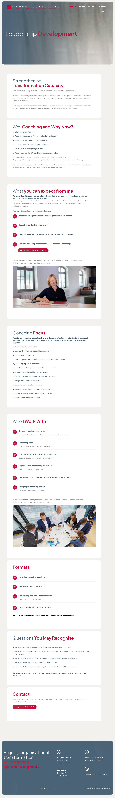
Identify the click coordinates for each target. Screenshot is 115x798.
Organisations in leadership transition (35, 465)
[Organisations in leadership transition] (15, 466)
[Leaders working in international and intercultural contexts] (15, 478)
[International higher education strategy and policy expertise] (15, 216)
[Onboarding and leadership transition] (15, 596)
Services (71, 6)
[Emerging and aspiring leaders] (15, 487)
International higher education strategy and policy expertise (45, 215)
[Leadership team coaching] (15, 587)
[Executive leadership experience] (15, 226)
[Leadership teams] (15, 443)
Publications (101, 6)
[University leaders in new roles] (15, 432)
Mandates (91, 6)
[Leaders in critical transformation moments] (15, 455)
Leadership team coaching (30, 586)
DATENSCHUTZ (51, 789)
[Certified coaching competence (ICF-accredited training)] (15, 244)
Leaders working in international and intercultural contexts (45, 477)
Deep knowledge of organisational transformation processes (46, 234)
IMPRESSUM (41, 789)
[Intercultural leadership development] (15, 608)
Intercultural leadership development (35, 607)
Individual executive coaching (32, 577)
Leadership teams (26, 442)
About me (81, 6)
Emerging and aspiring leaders (32, 486)
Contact (103, 11)
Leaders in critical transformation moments (38, 454)
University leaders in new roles (32, 431)
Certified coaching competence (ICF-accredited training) (45, 243)
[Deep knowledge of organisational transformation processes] (15, 235)
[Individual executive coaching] (15, 578)
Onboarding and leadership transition (35, 595)
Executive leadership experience (33, 225)
